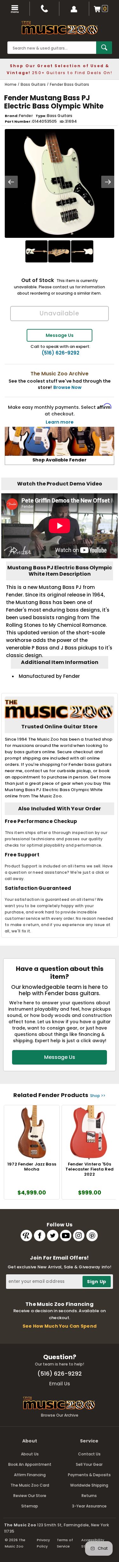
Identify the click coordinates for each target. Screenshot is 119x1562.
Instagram (78, 1235)
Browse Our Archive (59, 1415)
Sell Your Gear (89, 1464)
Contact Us (89, 1454)
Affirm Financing (30, 1474)
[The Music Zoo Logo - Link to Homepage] (60, 28)
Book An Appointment (29, 1464)
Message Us (60, 335)
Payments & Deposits (89, 1474)
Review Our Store (29, 1495)
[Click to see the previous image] (11, 182)
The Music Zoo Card (29, 1485)
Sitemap (29, 1506)
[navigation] (15, 9)
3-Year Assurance (89, 1506)
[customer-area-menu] (74, 9)
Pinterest (92, 1235)
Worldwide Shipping (89, 1485)
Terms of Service (65, 1543)
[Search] (104, 47)
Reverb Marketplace (26, 1235)
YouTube (65, 1235)
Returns (89, 1495)
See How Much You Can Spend (59, 1326)
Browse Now (67, 387)
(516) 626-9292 (60, 353)
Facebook (39, 1235)
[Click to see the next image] (108, 182)
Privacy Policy (43, 1543)
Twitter (52, 1235)
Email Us (59, 1383)
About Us (30, 1454)
